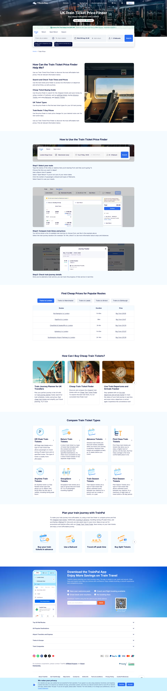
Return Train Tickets (66, 440)
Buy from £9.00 (121, 313)
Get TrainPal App (55, 676)
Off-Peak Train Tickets (41, 440)
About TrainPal (43, 676)
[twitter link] (45, 656)
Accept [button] (130, 684)
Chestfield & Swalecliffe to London (61, 325)
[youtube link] (53, 656)
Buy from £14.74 (121, 325)
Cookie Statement (43, 688)
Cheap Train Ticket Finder (88, 392)
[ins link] (34, 656)
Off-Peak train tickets (42, 445)
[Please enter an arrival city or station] (63, 38)
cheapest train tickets (60, 520)
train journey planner (44, 395)
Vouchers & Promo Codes (99, 3)
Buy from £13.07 (121, 331)
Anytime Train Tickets (41, 480)
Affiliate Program (71, 663)
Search (128, 38)
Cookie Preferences (122, 676)
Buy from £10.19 (121, 337)
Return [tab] (44, 32)
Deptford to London (61, 319)
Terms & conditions (97, 676)
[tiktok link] (49, 656)
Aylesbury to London (61, 331)
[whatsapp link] (38, 656)
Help (74, 3)
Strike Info (85, 676)
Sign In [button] (130, 3)
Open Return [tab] (54, 32)
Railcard (61, 522)
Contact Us (76, 676)
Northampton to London (61, 313)
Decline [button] (121, 684)
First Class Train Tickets (120, 440)
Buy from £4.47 (121, 319)
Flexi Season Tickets (119, 480)
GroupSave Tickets (66, 480)
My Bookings (83, 3)
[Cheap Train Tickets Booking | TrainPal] (40, 3)
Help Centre (66, 676)
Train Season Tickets (93, 480)
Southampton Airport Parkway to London (61, 337)
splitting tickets (62, 95)
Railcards (66, 3)
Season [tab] (63, 32)
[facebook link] (41, 656)
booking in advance (82, 520)
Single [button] (36, 32)
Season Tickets (60, 97)
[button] (114, 3)
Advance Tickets (94, 439)
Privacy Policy (110, 676)
